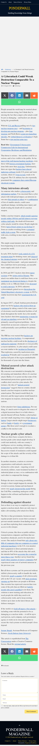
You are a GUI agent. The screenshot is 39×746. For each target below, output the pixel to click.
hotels (16, 423)
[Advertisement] (19, 37)
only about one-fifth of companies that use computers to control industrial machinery (19, 543)
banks (9, 423)
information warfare (8, 194)
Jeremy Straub (6, 630)
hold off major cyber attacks (25, 608)
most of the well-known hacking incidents (17, 161)
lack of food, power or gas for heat (19, 226)
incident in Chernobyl (26, 349)
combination (33, 199)
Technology (8, 69)
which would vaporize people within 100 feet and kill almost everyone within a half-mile (19, 218)
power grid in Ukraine (21, 275)
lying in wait (20, 174)
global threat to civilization (21, 136)
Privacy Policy (27, 2)
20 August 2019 (7, 86)
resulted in (5, 354)
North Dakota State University (19, 633)
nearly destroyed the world (20, 488)
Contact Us (3, 2)
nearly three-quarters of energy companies (17, 559)
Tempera (27, 743)
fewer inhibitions (23, 406)
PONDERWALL (19, 8)
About (10, 2)
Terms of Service (18, 2)
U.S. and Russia (14, 125)
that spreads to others (16, 199)
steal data (21, 166)
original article (20, 644)
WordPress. (34, 743)
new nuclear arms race (18, 139)
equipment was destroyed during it (14, 281)
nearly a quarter (16, 576)
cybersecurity (25, 191)
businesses (32, 420)
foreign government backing (20, 163)
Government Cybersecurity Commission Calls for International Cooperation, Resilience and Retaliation (16, 147)
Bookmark (6, 665)
